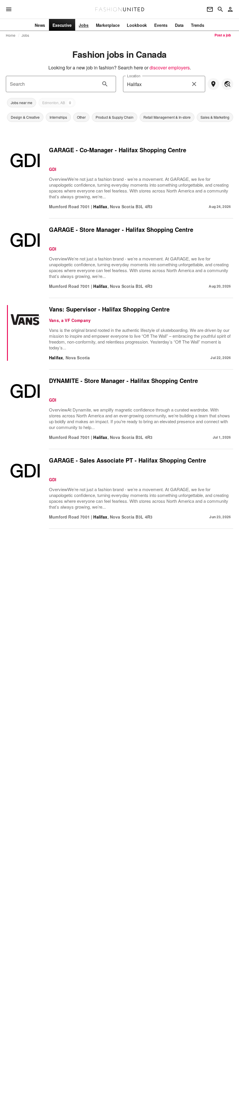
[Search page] (220, 9)
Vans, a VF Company (70, 320)
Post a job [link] (223, 35)
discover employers (170, 67)
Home (11, 35)
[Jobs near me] (213, 84)
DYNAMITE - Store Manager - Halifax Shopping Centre (123, 380)
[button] (21, 102)
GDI (53, 169)
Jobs (25, 35)
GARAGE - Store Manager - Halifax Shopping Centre (121, 229)
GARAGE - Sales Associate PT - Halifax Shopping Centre (127, 460)
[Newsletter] (210, 9)
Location (133, 75)
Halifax (100, 206)
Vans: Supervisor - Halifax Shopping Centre (109, 309)
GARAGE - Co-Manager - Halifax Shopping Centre (117, 150)
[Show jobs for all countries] (227, 84)
